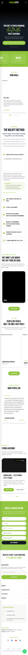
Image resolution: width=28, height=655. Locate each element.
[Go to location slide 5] (14, 496)
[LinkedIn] (20, 640)
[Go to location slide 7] (17, 496)
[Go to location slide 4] (13, 496)
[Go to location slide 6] (15, 496)
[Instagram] (8, 640)
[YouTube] (16, 640)
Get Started (14, 543)
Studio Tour (19, 489)
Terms (13, 649)
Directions (9, 489)
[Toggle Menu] (2, 2)
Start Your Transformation (14, 43)
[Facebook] (12, 640)
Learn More (7, 110)
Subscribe (14, 577)
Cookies (19, 649)
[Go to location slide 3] (12, 496)
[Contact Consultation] (26, 2)
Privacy (8, 649)
